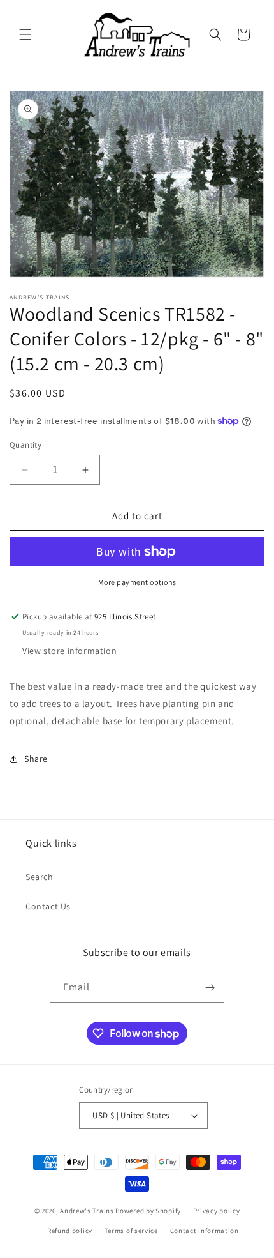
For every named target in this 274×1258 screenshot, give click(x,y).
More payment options (137, 582)
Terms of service (131, 1230)
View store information (69, 650)
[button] (25, 34)
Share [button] (36, 758)
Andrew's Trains (87, 1210)
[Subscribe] (210, 988)
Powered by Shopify (148, 1210)
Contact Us (48, 906)
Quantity (25, 444)
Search (39, 877)
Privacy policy (216, 1210)
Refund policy (69, 1230)
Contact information (204, 1230)
